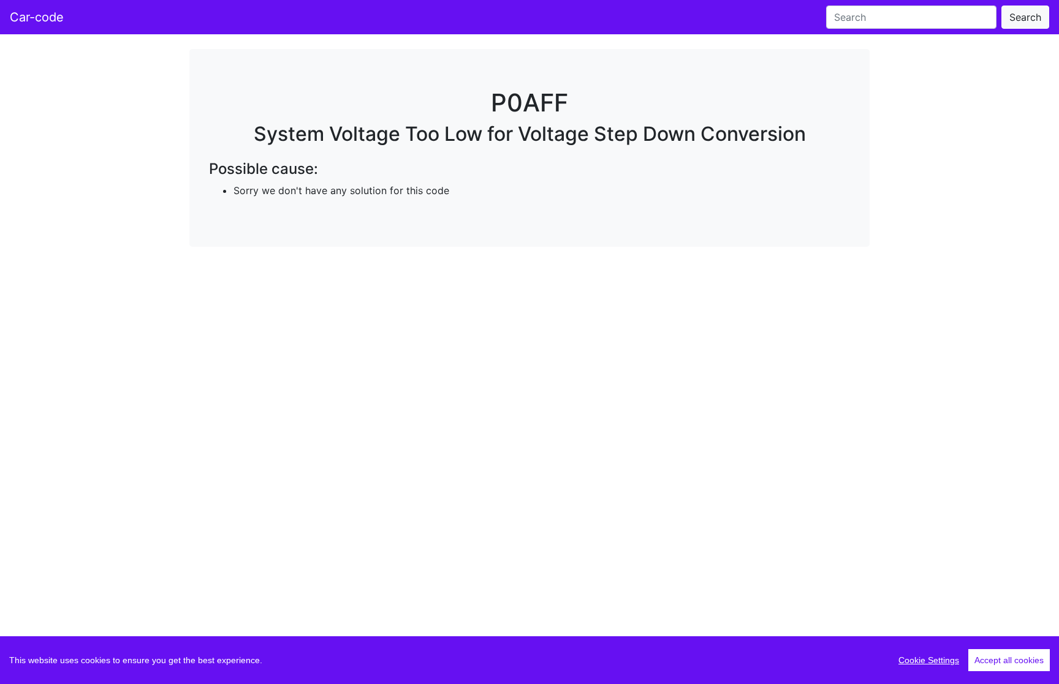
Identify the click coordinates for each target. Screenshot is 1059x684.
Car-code (37, 17)
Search (1025, 17)
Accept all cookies (1009, 660)
